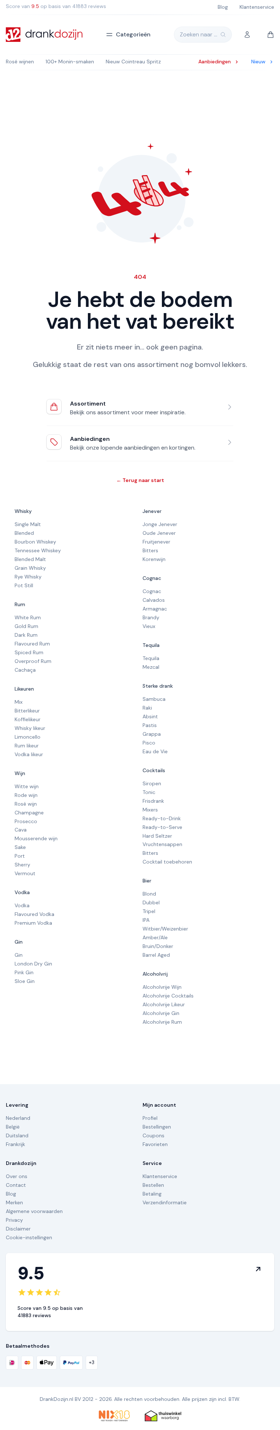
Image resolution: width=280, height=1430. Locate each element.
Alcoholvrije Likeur (164, 1004)
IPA (146, 920)
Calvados (154, 600)
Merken (14, 1202)
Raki (147, 707)
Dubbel (151, 902)
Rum (20, 604)
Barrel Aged (156, 955)
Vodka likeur (29, 754)
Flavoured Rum (32, 643)
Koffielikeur (27, 719)
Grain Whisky (30, 568)
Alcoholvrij (155, 974)
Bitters (150, 550)
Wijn (20, 773)
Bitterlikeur (27, 710)
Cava (21, 829)
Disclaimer (18, 1228)
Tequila (151, 645)
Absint (150, 716)
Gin (19, 942)
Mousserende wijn (36, 838)
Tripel (149, 911)
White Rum (28, 617)
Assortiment (88, 403)
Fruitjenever (156, 541)
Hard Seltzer (157, 836)
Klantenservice (160, 1176)
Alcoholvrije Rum (162, 1022)
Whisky (23, 511)
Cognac (152, 578)
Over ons (16, 1176)
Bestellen (153, 1185)
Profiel (150, 1118)
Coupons (153, 1135)
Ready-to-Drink (162, 818)
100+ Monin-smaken (70, 61)
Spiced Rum (29, 652)
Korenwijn (154, 559)
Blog (11, 1193)
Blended (24, 533)
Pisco (149, 742)
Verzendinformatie (165, 1202)
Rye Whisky (28, 576)
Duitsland (17, 1135)
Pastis (150, 725)
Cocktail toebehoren (167, 861)
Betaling (152, 1193)
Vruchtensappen (162, 844)
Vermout (25, 873)
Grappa (152, 734)
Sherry (22, 864)
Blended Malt (30, 559)
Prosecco (26, 821)
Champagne (29, 812)
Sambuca (154, 699)
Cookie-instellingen (29, 1237)
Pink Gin (24, 972)
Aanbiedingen (90, 439)
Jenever (152, 511)
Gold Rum (26, 626)
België (13, 1126)
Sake (20, 847)
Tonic (149, 792)
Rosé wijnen (20, 61)
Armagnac (155, 608)
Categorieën (133, 34)
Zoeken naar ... (198, 34)
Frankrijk (15, 1144)
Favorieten (155, 1144)
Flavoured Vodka (34, 914)
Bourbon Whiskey (35, 541)
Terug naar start (140, 480)
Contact (16, 1185)
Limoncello (27, 737)
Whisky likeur (30, 728)
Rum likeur (27, 745)
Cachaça (25, 670)
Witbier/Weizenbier (165, 928)
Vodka (22, 892)
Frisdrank (153, 801)
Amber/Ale (155, 937)
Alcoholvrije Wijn (162, 987)
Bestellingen (157, 1126)
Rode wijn (26, 795)
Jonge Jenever (160, 524)
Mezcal (151, 667)
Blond (149, 893)
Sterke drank (158, 686)
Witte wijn (27, 786)
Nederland (18, 1118)
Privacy (14, 1220)
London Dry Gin (33, 963)
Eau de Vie (155, 751)
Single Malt (28, 524)
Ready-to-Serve (162, 827)
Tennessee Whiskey (38, 550)
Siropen (152, 783)
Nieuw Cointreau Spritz (133, 61)
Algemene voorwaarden (34, 1211)
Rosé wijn (26, 804)
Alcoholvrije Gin (161, 1013)
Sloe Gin (25, 981)
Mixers (150, 809)
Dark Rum (26, 635)
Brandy (151, 617)
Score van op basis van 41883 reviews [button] (56, 6)
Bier (147, 880)
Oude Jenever (159, 533)
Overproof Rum (33, 661)
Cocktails (154, 770)
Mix (19, 702)
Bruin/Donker (158, 946)
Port (20, 856)
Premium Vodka (33, 923)
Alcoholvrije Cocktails (168, 995)
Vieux (149, 626)
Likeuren (24, 689)
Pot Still (24, 585)
